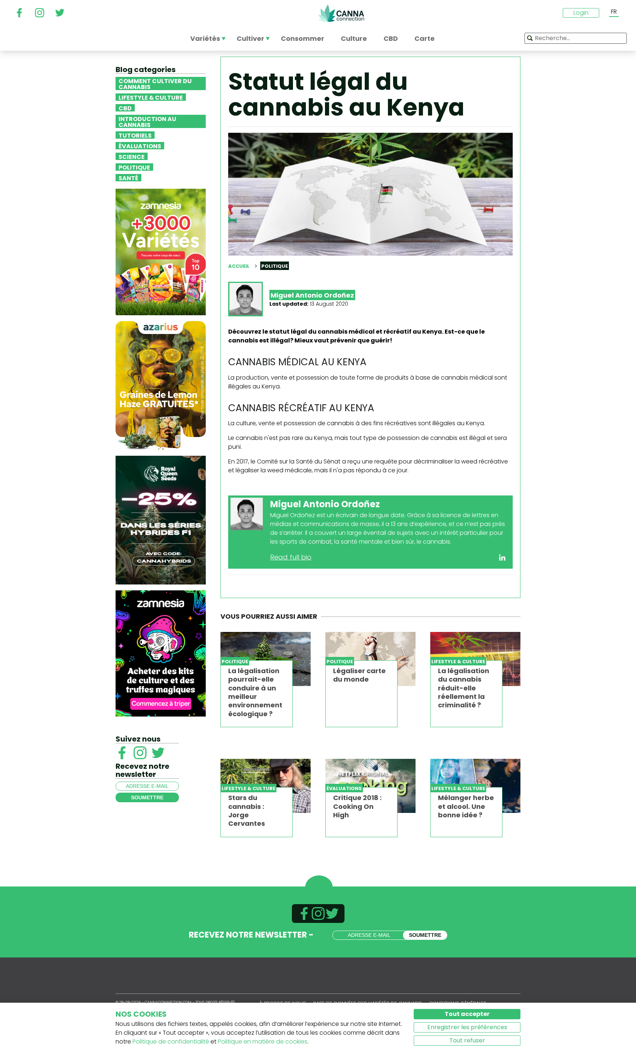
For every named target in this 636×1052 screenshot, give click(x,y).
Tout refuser (467, 1040)
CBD (125, 107)
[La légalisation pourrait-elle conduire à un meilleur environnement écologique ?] (265, 659)
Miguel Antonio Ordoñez (312, 295)
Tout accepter (467, 1014)
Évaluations (140, 145)
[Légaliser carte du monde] (370, 659)
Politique (134, 167)
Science (132, 156)
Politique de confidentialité (170, 1041)
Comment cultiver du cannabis (155, 83)
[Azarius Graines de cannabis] (161, 385)
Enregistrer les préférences (467, 1027)
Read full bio (290, 557)
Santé (128, 177)
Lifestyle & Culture (151, 97)
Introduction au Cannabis (147, 121)
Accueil (239, 266)
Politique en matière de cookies (262, 1041)
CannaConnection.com (341, 13)
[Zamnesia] (161, 251)
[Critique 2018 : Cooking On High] (370, 786)
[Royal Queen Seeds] (161, 519)
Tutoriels (135, 135)
